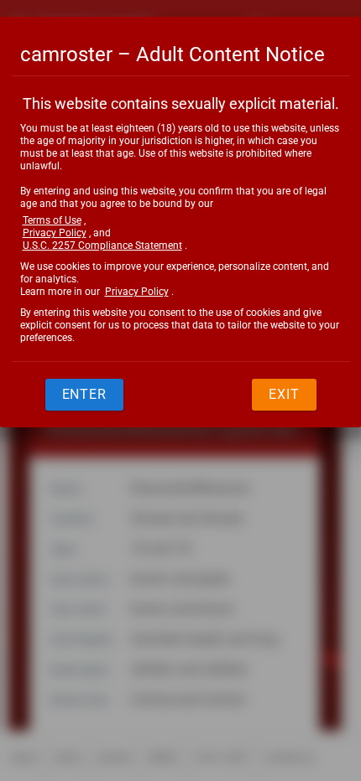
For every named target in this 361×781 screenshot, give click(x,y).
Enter (84, 394)
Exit (284, 394)
